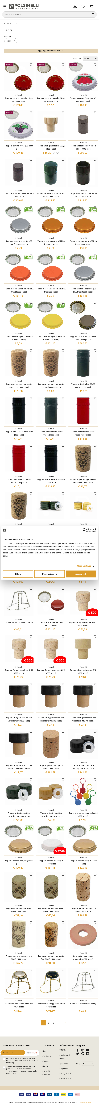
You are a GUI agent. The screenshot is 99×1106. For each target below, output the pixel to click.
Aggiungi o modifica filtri (49, 50)
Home (6, 24)
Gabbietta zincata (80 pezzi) (83, 1003)
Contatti (45, 1061)
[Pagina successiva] (64, 1022)
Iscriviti (33, 1052)
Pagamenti (63, 1068)
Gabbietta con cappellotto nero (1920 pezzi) (51, 1005)
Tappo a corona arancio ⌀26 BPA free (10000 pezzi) (19, 290)
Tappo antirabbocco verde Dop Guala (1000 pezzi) (51, 195)
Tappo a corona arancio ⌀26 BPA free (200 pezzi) (51, 290)
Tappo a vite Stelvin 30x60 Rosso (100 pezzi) (19, 481)
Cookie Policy (65, 1078)
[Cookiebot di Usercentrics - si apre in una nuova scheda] (84, 530)
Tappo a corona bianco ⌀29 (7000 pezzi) (51, 862)
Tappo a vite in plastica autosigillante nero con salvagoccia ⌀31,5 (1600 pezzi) (83, 767)
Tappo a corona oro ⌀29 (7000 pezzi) (83, 862)
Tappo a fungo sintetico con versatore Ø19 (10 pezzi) (51, 719)
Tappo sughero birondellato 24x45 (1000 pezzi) (19, 957)
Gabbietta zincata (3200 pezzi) (19, 622)
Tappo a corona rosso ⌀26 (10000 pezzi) (51, 624)
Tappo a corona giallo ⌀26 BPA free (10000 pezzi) (51, 338)
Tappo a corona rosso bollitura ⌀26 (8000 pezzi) (19, 99)
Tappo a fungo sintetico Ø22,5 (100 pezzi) (51, 147)
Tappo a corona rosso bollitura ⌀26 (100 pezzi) (51, 99)
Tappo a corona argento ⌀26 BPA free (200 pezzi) (19, 242)
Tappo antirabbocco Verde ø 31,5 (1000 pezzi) (83, 147)
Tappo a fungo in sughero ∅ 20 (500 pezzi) (19, 671)
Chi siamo (46, 1056)
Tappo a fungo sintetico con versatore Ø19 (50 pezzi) (19, 719)
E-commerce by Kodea (85, 1102)
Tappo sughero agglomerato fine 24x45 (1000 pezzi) (51, 957)
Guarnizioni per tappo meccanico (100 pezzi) (83, 957)
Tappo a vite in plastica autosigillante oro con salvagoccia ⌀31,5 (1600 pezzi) (51, 815)
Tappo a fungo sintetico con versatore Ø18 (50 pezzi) (19, 767)
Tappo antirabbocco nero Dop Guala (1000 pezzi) (83, 195)
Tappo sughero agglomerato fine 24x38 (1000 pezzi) (83, 481)
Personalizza (48, 574)
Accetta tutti (80, 574)
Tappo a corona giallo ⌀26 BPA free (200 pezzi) (19, 338)
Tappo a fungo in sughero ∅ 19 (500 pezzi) (51, 671)
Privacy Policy (11, 1073)
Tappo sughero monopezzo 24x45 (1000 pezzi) (83, 910)
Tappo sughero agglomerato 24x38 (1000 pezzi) (19, 910)
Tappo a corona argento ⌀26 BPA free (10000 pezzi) (83, 290)
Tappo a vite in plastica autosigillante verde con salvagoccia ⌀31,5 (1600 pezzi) (19, 815)
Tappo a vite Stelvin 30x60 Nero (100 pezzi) (19, 433)
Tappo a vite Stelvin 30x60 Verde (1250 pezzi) (83, 385)
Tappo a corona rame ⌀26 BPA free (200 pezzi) (51, 242)
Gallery (45, 1066)
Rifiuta (18, 574)
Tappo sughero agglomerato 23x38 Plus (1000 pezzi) (19, 385)
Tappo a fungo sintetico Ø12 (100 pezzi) (83, 671)
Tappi (15, 24)
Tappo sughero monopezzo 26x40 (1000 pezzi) (51, 767)
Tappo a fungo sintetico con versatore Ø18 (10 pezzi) (83, 719)
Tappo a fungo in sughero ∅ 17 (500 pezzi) (83, 624)
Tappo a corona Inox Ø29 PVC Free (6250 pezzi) (83, 338)
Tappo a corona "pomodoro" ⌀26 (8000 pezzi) (83, 99)
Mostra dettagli (84, 566)
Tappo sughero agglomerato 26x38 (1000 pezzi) (51, 910)
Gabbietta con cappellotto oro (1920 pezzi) (19, 1005)
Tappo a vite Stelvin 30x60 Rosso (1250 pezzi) (83, 433)
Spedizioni (63, 1063)
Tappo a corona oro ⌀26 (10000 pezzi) (19, 862)
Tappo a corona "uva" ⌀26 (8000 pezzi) (19, 147)
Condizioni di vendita (64, 1056)
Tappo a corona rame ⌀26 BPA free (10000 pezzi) (83, 242)
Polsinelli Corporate (46, 1072)
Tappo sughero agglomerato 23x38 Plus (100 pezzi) (51, 385)
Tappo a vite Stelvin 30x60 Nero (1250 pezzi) (51, 481)
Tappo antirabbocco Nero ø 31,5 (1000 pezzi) (19, 195)
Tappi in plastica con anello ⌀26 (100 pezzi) (83, 814)
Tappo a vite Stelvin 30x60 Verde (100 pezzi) (51, 433)
